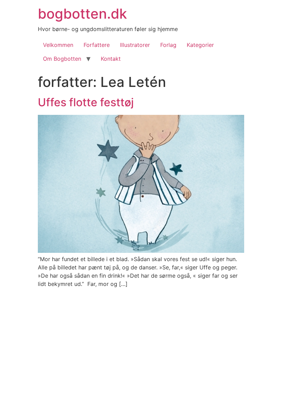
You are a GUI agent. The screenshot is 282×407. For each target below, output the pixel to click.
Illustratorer (135, 44)
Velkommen (58, 44)
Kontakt (111, 58)
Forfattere (97, 44)
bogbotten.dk (82, 13)
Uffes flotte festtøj (86, 102)
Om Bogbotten (62, 58)
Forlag (168, 44)
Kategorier (200, 44)
